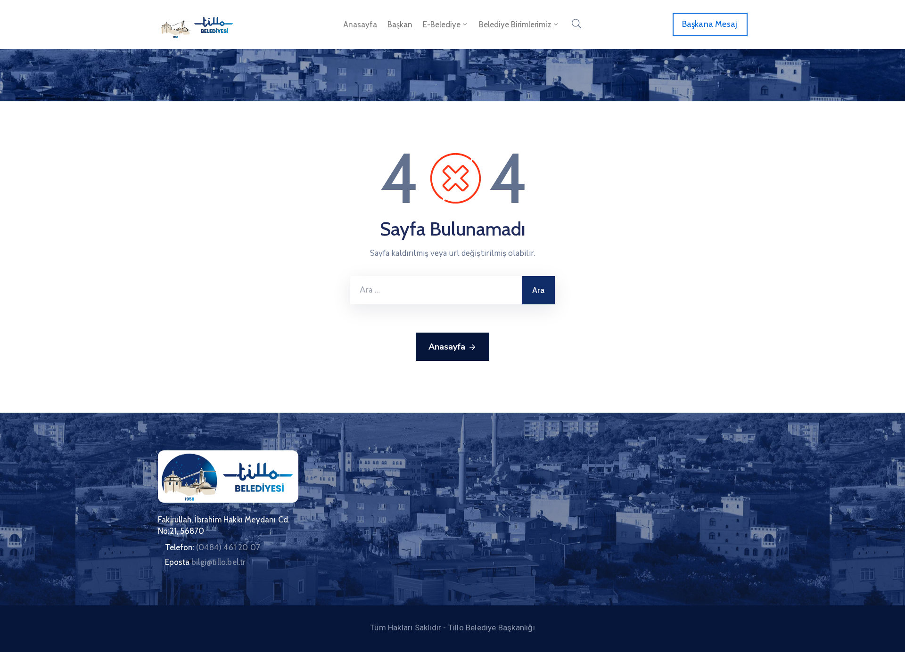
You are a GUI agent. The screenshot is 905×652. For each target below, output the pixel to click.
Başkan (399, 24)
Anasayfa (360, 24)
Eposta (205, 562)
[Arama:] (436, 290)
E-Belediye (442, 24)
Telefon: (212, 547)
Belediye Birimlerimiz (515, 24)
